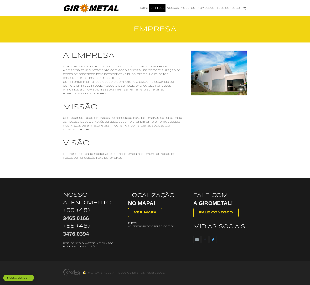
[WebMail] (84, 274)
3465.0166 (76, 218)
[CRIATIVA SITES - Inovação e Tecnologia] (72, 275)
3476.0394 (76, 234)
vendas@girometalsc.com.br (151, 226)
